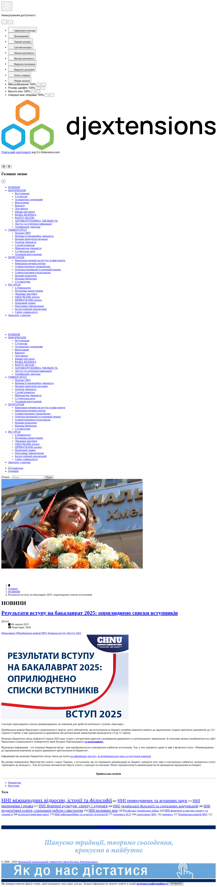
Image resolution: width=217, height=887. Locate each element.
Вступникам (22, 193)
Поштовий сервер (25, 303)
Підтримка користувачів (29, 290)
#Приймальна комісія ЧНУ (32, 633)
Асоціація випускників (28, 254)
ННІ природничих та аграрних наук (152, 800)
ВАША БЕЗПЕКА (25, 214)
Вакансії (20, 205)
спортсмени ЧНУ (147, 814)
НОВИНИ (14, 187)
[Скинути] (4, 22)
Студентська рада (25, 251)
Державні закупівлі (26, 293)
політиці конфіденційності (152, 883)
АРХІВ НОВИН (108, 827)
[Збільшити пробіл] (52, 95)
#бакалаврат (8, 633)
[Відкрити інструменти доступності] (6, 6)
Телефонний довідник (28, 226)
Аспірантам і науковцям (29, 199)
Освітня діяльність (25, 242)
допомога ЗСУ (122, 814)
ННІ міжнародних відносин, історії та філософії (56, 800)
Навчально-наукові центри (30, 263)
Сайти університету (26, 312)
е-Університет (23, 287)
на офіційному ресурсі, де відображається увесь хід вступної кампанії (110, 756)
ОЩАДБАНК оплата (27, 296)
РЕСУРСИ (14, 284)
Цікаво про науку (25, 211)
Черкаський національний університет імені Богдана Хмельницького (58, 861)
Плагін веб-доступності (16, 152)
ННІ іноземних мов (103, 810)
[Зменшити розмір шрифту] (38, 88)
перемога (167, 814)
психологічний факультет (33, 814)
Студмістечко (22, 281)
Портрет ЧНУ (23, 233)
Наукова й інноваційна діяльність (34, 236)
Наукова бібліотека (26, 278)
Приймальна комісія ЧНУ (193, 814)
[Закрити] (10, 22)
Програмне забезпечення (29, 306)
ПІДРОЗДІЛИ (16, 257)
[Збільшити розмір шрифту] (43, 88)
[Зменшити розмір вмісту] (38, 84)
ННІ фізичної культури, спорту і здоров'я (73, 806)
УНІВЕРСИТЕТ (17, 229)
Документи (21, 208)
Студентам (21, 196)
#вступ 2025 (74, 633)
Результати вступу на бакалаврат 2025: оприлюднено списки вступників (89, 613)
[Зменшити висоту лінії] (33, 91)
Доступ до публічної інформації (33, 223)
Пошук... (6, 477)
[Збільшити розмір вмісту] (44, 84)
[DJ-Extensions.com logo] (108, 149)
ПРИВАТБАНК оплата (28, 299)
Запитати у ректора (19, 315)
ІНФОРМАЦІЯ (17, 190)
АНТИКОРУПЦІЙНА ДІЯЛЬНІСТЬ (36, 220)
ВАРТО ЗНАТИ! (24, 217)
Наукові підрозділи (26, 275)
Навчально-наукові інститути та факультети (40, 260)
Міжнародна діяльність (28, 248)
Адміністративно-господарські (33, 272)
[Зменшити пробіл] (47, 95)
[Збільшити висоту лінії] (38, 91)
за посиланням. (94, 741)
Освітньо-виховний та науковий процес (38, 269)
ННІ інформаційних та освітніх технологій (81, 814)
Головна (13, 588)
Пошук (49, 477)
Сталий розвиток (25, 245)
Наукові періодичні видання (31, 239)
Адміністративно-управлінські (32, 266)
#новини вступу (57, 633)
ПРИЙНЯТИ (176, 884)
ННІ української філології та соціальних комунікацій (155, 806)
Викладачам (22, 202)
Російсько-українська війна (141, 810)
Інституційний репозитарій (31, 309)
